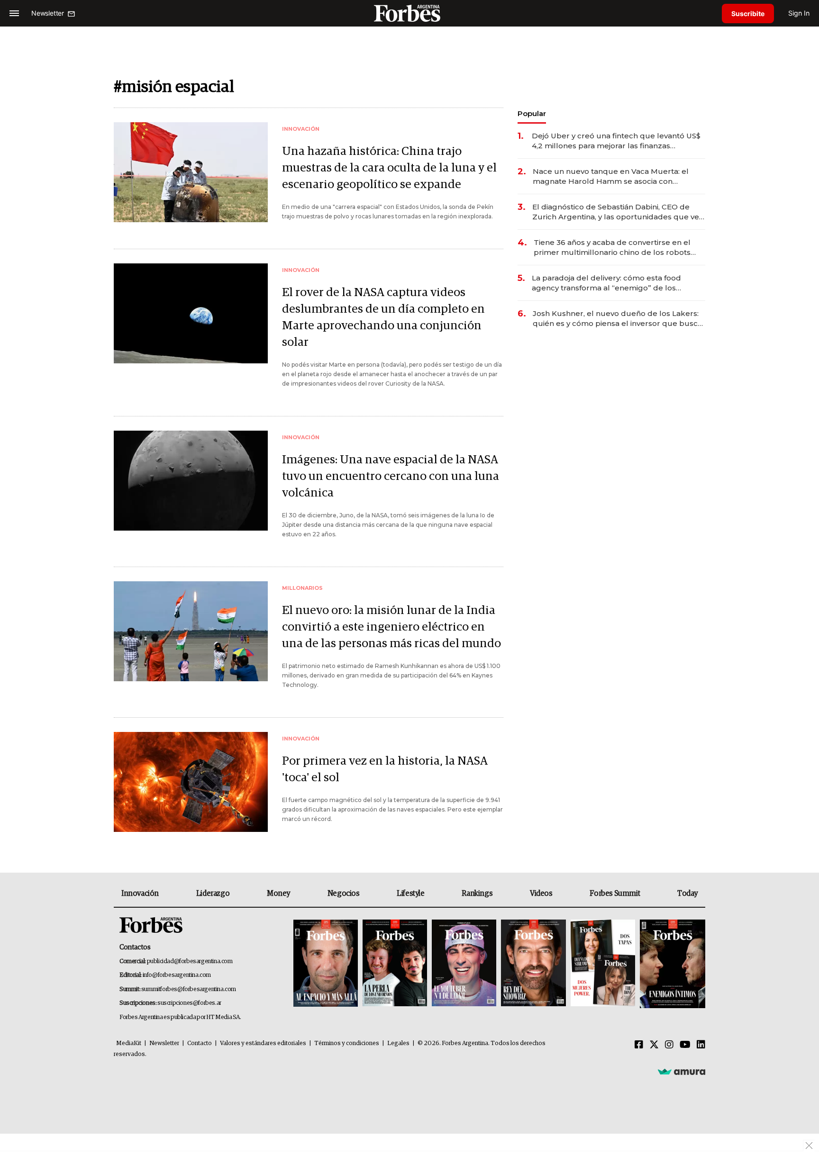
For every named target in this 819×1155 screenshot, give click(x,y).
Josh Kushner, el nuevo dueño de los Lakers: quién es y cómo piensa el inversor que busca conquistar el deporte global (617, 318)
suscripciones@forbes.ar (189, 1003)
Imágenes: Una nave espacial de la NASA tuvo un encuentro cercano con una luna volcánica (390, 476)
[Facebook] (639, 1045)
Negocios (344, 893)
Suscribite (747, 13)
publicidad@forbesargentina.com (190, 961)
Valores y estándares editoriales (263, 1043)
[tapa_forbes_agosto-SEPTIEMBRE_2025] (671, 964)
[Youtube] (685, 1045)
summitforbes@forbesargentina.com (188, 989)
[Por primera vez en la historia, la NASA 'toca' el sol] (191, 782)
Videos (541, 893)
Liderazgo (212, 893)
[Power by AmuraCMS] (681, 1071)
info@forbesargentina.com (177, 975)
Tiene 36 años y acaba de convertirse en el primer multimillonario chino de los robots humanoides (612, 247)
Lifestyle (410, 893)
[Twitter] (654, 1045)
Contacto (199, 1043)
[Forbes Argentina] (409, 13)
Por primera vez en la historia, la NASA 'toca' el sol (385, 769)
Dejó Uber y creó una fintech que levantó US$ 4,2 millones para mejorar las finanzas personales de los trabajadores (616, 141)
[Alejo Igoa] (464, 964)
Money (278, 893)
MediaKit (128, 1043)
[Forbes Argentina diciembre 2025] (533, 964)
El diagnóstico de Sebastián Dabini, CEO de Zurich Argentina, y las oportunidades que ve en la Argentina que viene (615, 212)
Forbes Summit (615, 893)
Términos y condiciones (346, 1043)
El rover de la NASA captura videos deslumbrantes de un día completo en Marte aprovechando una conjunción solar (383, 317)
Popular (532, 113)
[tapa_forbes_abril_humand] (394, 964)
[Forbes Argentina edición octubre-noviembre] (602, 964)
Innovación (140, 893)
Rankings (477, 893)
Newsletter (164, 1043)
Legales (398, 1043)
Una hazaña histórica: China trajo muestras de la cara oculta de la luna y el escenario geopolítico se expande (389, 167)
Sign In (799, 13)
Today (687, 893)
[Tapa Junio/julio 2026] (325, 964)
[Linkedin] (701, 1045)
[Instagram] (669, 1045)
